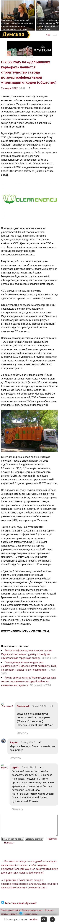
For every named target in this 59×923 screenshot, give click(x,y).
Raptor (14, 742)
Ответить (22, 733)
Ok (44, 919)
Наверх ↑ (9, 842)
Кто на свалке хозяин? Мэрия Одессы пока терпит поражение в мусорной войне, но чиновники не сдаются (28, 681)
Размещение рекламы (32, 910)
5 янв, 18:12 (29, 767)
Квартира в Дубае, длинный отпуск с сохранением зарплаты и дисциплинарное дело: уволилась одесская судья (17, 24)
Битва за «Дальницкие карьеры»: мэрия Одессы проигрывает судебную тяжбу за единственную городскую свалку (26, 654)
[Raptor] (3, 742)
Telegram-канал (31, 914)
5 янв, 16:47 (28, 742)
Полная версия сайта (10, 910)
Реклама (29, 57)
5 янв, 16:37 (39, 706)
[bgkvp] (4, 767)
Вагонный (23, 706)
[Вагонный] (7, 706)
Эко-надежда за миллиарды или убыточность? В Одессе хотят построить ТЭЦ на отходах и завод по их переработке (28, 666)
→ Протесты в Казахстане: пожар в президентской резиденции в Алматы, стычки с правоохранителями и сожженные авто (29, 884)
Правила (52, 838)
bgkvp (15, 767)
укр (48, 34)
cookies (33, 919)
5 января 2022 (9, 88)
